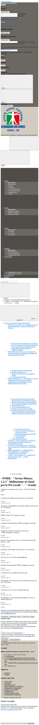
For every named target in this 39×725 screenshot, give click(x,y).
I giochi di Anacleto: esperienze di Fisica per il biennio (25, 431)
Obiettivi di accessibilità (11, 689)
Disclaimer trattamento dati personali (11, 709)
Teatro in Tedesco (17, 474)
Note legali (7, 683)
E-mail (20, 42)
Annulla (3, 106)
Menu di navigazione (25, 319)
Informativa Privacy (10, 685)
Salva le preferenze (15, 639)
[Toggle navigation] (15, 157)
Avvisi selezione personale (19, 439)
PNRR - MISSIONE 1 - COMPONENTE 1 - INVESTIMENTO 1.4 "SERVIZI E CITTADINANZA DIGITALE (21, 451)
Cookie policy (8, 681)
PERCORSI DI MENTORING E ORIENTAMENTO (21, 349)
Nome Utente (22, 14)
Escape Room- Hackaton (22, 429)
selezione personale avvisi (19, 372)
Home (6, 298)
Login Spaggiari (10, 48)
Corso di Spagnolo (20, 435)
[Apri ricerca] (24, 143)
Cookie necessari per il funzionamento (12, 633)
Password (20, 16)
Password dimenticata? (7, 19)
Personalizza (4, 616)
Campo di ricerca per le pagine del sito (12, 280)
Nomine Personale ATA (18, 405)
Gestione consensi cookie (11, 693)
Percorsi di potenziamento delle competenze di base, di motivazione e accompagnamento (25, 346)
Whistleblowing (8, 691)
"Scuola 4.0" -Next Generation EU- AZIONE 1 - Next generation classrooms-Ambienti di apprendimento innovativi (22, 442)
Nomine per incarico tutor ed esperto (22, 408)
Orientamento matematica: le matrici (25, 434)
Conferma (9, 106)
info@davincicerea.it (21, 658)
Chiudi (3, 60)
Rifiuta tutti (15, 616)
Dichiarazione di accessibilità (12, 688)
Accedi (3, 5)
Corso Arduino (19, 437)
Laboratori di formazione (19, 377)
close (2, 165)
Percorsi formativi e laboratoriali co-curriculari (25, 343)
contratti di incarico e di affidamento (22, 370)
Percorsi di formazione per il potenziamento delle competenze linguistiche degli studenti (24, 403)
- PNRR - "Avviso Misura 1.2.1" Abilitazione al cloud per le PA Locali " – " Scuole (21, 455)
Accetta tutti (28, 616)
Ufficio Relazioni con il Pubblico (13, 686)
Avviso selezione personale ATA (21, 407)
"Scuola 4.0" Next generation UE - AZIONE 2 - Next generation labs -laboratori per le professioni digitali (22, 447)
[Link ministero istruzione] (9, 3)
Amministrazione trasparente (12, 694)
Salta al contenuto (6, 1)
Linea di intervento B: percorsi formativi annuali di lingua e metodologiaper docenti (24, 399)
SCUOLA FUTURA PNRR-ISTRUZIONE (17, 299)
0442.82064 (10, 656)
